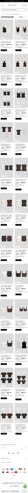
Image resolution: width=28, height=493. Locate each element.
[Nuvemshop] (14, 486)
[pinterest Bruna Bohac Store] (18, 453)
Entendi (24, 491)
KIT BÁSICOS (8, 14)
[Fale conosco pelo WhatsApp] (25, 486)
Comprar (4, 50)
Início (2, 14)
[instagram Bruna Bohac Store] (9, 453)
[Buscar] (25, 9)
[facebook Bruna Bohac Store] (13, 453)
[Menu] (2, 5)
